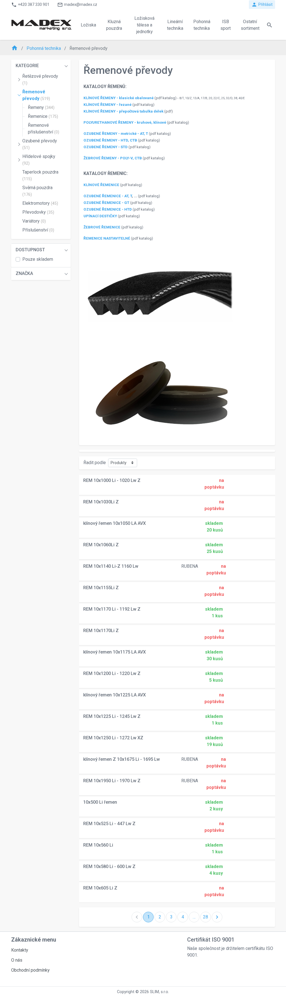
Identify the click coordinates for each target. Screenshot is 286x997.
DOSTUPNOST (30, 249)
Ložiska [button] (88, 25)
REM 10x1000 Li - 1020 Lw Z (111, 480)
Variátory (34, 221)
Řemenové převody (36, 95)
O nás (16, 960)
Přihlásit (262, 5)
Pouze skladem (37, 259)
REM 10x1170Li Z (101, 630)
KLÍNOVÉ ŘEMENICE (101, 185)
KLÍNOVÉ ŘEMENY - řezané (108, 105)
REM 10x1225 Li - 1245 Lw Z (111, 716)
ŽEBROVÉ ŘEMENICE (102, 227)
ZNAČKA (24, 273)
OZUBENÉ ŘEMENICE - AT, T (108, 196)
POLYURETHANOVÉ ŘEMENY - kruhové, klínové (125, 122)
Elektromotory (40, 203)
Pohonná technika (44, 48)
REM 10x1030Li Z (101, 501)
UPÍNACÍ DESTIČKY (100, 216)
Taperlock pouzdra (40, 175)
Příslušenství (38, 230)
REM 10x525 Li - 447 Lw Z (109, 823)
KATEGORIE (27, 65)
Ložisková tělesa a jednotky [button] (144, 25)
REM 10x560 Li (98, 845)
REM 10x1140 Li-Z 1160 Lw (110, 566)
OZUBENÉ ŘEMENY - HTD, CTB (110, 140)
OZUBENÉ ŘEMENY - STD (106, 147)
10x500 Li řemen (100, 802)
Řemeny (41, 107)
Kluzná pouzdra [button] (114, 25)
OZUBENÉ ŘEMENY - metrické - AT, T (116, 133)
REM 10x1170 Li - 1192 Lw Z (111, 609)
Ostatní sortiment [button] (250, 25)
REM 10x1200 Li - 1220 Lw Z (111, 673)
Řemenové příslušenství (43, 129)
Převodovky (38, 212)
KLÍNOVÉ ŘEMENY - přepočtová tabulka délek (123, 111)
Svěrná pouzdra (37, 191)
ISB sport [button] (225, 25)
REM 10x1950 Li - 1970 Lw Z (111, 780)
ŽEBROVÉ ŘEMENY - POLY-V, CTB (113, 158)
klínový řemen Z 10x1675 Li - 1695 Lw (121, 759)
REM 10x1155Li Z (101, 587)
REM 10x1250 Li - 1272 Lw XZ (113, 737)
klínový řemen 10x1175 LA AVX (114, 652)
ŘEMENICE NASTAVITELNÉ (107, 238)
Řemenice (43, 116)
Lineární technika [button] (175, 25)
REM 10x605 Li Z (100, 888)
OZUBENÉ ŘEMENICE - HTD (108, 209)
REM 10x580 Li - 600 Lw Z (109, 866)
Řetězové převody (40, 79)
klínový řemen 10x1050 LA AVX (114, 523)
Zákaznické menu (33, 939)
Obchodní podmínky (30, 970)
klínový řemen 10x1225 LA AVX (114, 695)
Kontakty (19, 950)
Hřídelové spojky (38, 159)
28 (205, 917)
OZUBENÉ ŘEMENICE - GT (106, 203)
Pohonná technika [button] (201, 25)
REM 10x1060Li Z (101, 544)
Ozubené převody (39, 144)
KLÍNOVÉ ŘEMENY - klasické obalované (119, 98)
